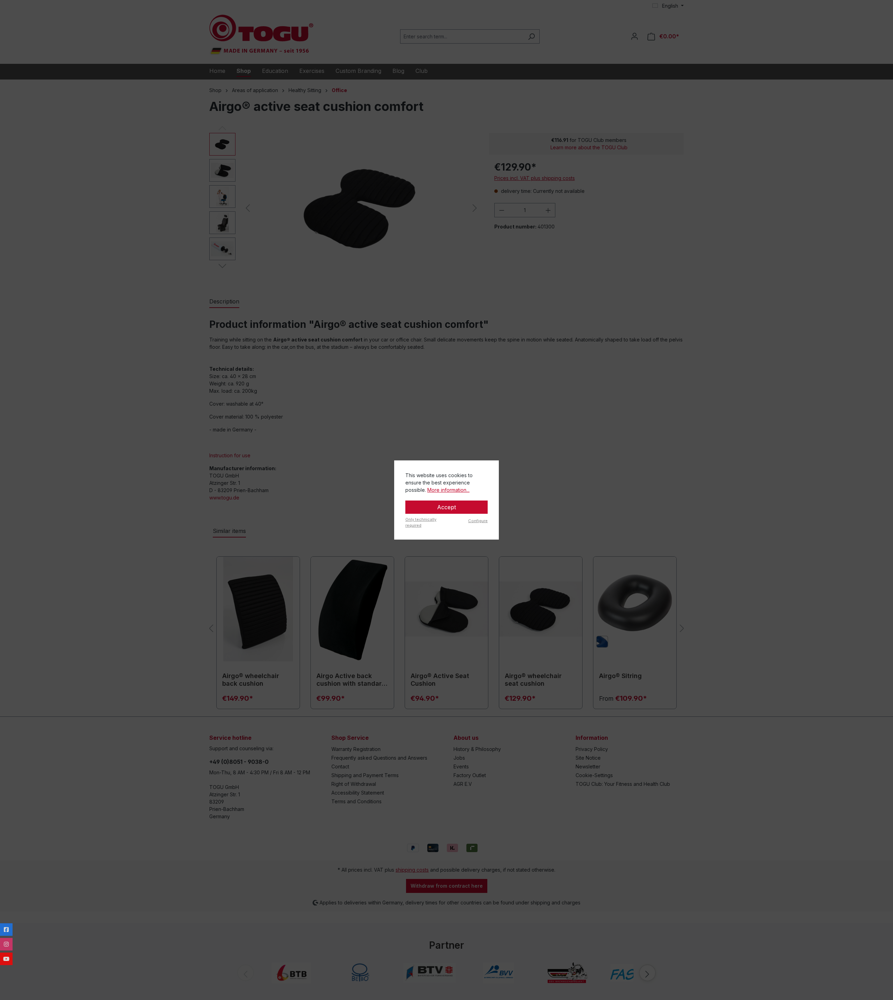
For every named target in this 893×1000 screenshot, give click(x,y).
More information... (448, 490)
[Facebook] (6, 929)
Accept (446, 507)
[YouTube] (6, 959)
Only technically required (420, 522)
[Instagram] (6, 944)
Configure (478, 520)
